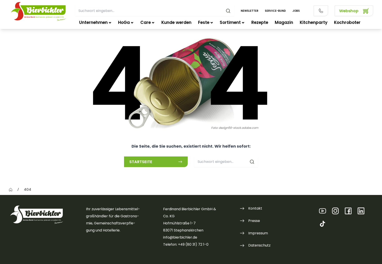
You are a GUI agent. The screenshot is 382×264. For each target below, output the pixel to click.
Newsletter (249, 11)
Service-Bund (275, 11)
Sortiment (230, 22)
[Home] (10, 189)
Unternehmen (93, 22)
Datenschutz (259, 245)
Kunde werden (176, 22)
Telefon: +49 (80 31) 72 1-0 (185, 244)
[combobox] (154, 11)
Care (145, 22)
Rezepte (259, 22)
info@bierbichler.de (180, 237)
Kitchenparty (314, 22)
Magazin (284, 22)
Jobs (296, 11)
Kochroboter (347, 22)
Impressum (258, 233)
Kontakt (255, 208)
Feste (203, 22)
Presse (254, 220)
